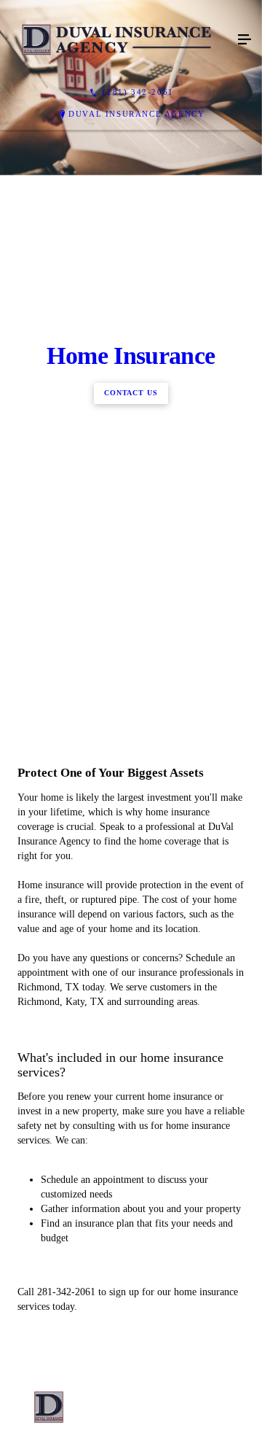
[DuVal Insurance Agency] (116, 40)
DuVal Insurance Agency (136, 113)
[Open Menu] (244, 40)
